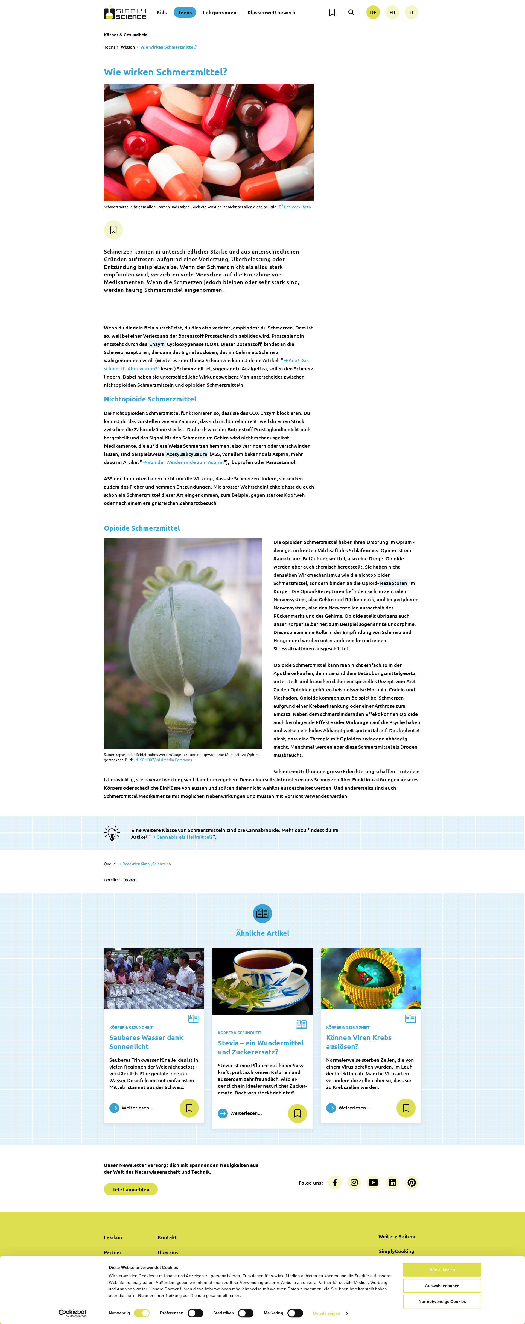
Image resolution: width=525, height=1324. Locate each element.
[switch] (195, 1313)
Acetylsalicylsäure (186, 454)
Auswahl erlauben (442, 1285)
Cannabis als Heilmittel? (184, 837)
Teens (185, 12)
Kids (162, 12)
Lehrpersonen (220, 12)
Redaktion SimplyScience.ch (146, 863)
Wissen (128, 47)
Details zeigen (326, 1313)
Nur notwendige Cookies (442, 1301)
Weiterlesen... (137, 1107)
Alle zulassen (442, 1269)
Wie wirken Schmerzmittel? (168, 47)
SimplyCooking (396, 1251)
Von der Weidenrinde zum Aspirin (185, 462)
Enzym (157, 344)
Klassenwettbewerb (271, 12)
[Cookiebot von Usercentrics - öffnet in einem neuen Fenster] (73, 1313)
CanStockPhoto (297, 206)
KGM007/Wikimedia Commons (165, 759)
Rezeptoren (393, 583)
